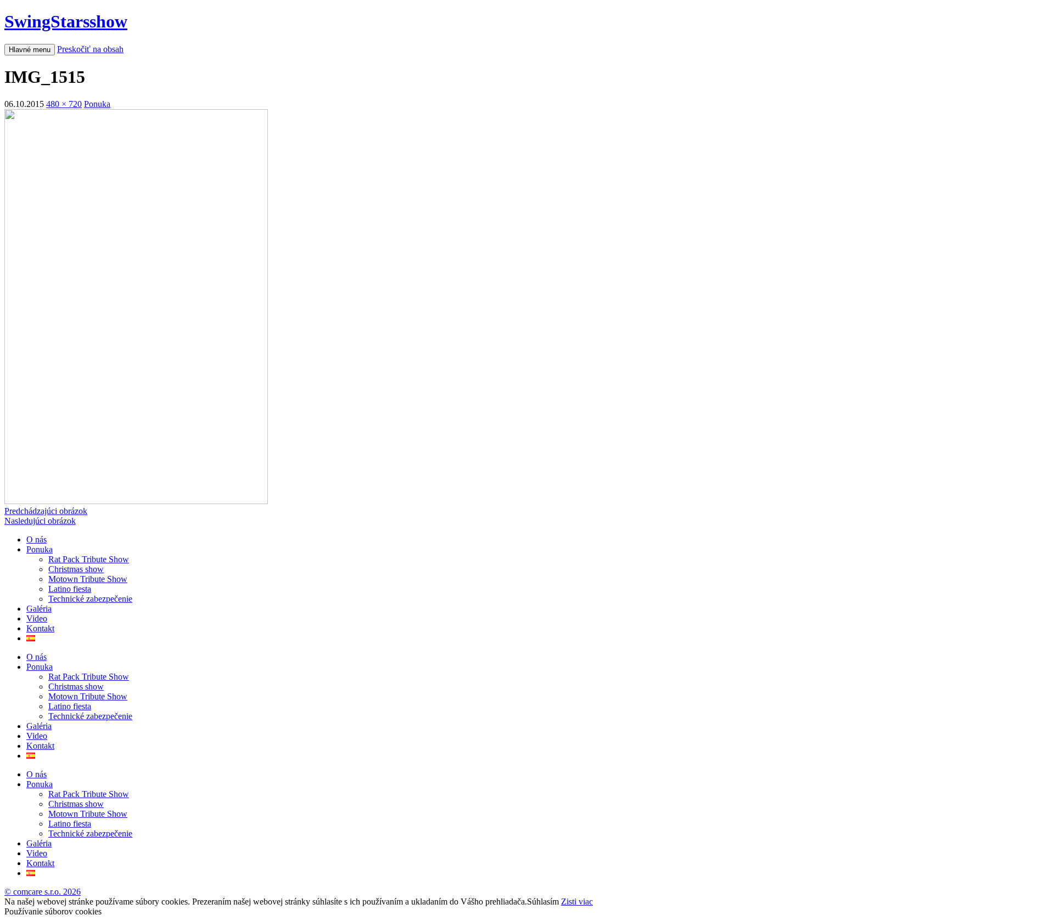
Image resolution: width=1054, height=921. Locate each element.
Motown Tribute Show (87, 579)
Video (36, 618)
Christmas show (76, 569)
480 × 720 (64, 104)
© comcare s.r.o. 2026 (42, 891)
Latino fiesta (69, 589)
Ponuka (97, 104)
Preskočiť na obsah (90, 49)
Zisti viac (577, 901)
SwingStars (65, 21)
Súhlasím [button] (543, 901)
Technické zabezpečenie (90, 598)
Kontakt (40, 628)
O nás (36, 539)
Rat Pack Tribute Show (88, 559)
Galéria (39, 608)
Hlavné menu (30, 50)
